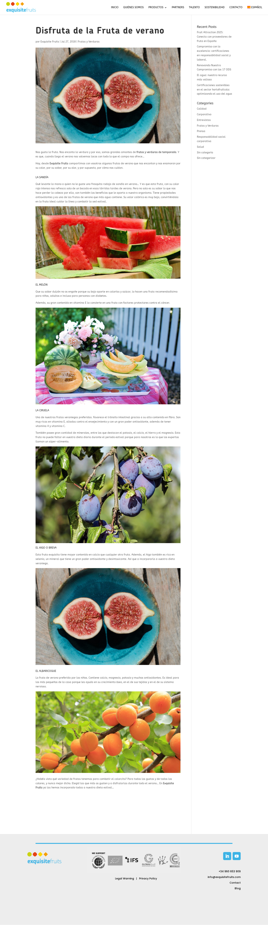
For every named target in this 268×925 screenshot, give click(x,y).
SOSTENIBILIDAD (215, 7)
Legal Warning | (127, 878)
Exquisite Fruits (49, 41)
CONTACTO (235, 7)
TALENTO (194, 7)
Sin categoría (205, 152)
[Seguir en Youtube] (237, 856)
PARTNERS (178, 7)
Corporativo (204, 114)
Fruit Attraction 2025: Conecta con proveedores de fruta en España (214, 37)
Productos (155, 7)
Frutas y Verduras (89, 41)
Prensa (201, 131)
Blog (238, 888)
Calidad (202, 108)
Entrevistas (204, 120)
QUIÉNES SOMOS (133, 7)
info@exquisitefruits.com (224, 877)
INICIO (115, 7)
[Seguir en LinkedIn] (227, 856)
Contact (235, 883)
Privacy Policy (148, 878)
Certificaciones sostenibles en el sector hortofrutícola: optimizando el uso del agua (214, 90)
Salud (200, 146)
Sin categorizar (206, 158)
